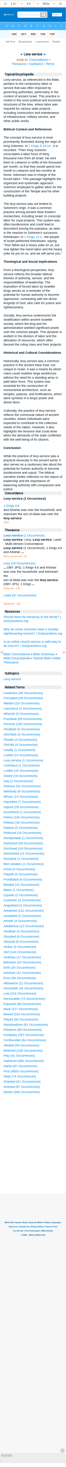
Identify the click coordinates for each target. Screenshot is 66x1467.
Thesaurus (18, 64)
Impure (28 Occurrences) (21, 807)
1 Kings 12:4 (33, 237)
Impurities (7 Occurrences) (22, 802)
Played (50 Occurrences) (21, 1019)
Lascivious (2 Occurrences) (23, 708)
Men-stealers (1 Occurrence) (24, 864)
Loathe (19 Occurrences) (21, 770)
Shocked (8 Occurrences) (21, 936)
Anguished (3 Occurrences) (23, 905)
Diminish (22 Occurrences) (22, 973)
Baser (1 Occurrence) (19, 890)
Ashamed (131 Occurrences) (24, 910)
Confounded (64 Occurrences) (25, 1040)
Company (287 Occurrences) (24, 1035)
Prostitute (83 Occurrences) (23, 719)
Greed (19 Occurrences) (21, 776)
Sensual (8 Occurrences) (21, 941)
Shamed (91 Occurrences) (22, 1081)
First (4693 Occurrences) (21, 1071)
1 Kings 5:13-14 (39, 146)
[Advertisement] (37, 1167)
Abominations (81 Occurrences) (26, 1024)
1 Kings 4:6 (11, 505)
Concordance (38, 59)
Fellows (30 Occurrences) (21, 822)
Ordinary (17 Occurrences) (22, 957)
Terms (50, 64)
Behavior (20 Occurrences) (22, 962)
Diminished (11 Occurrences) (24, 853)
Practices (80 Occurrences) (23, 1029)
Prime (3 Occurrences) (19, 869)
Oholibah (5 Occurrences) (22, 729)
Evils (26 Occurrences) (19, 967)
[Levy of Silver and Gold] (4, 660)
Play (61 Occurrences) (19, 1055)
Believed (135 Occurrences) (23, 1050)
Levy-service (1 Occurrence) (23, 760)
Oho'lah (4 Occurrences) (21, 744)
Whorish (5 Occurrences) (21, 713)
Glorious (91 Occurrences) (22, 786)
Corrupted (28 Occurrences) (23, 698)
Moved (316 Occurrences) (22, 1014)
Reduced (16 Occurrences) (22, 833)
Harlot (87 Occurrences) (20, 1066)
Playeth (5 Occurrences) (21, 874)
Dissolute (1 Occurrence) (21, 858)
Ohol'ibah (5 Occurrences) (22, 734)
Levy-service (12, 679)
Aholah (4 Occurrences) (20, 921)
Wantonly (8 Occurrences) (22, 791)
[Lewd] (61, 660)
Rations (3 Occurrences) (21, 828)
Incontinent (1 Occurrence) (22, 812)
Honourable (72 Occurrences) (24, 998)
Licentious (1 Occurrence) (22, 765)
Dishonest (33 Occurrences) (23, 843)
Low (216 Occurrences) (20, 993)
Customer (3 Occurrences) (22, 900)
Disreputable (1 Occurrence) (23, 838)
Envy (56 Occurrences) (20, 978)
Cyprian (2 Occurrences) (21, 895)
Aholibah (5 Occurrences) (21, 931)
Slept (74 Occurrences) (20, 1076)
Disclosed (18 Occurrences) (23, 848)
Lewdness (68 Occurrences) (23, 693)
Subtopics (36, 64)
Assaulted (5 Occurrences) (22, 916)
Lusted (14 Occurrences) (21, 755)
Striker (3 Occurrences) (20, 947)
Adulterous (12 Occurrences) (24, 926)
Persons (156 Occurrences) (23, 724)
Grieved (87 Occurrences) (22, 1087)
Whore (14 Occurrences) (21, 796)
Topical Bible (42, 658)
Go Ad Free (6, 1455)
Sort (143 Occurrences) (20, 952)
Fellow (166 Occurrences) (22, 817)
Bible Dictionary (44, 654)
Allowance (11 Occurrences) (23, 983)
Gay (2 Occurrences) (18, 781)
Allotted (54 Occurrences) (21, 1045)
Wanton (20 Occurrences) (21, 703)
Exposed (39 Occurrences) (22, 1004)
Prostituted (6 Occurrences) (23, 879)
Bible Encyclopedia (17, 658)
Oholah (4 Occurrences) (20, 739)
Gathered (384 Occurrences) (24, 1061)
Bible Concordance (17, 654)
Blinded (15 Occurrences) (21, 884)
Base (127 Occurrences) (21, 1009)
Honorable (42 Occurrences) (23, 988)
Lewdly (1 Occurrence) (19, 750)
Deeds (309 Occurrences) (22, 1092)
